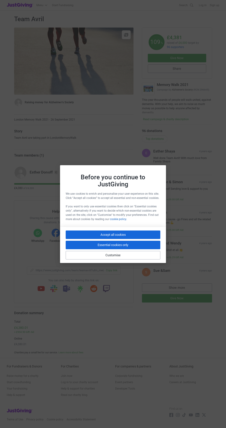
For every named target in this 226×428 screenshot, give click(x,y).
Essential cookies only (113, 245)
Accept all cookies (113, 235)
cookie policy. (118, 219)
